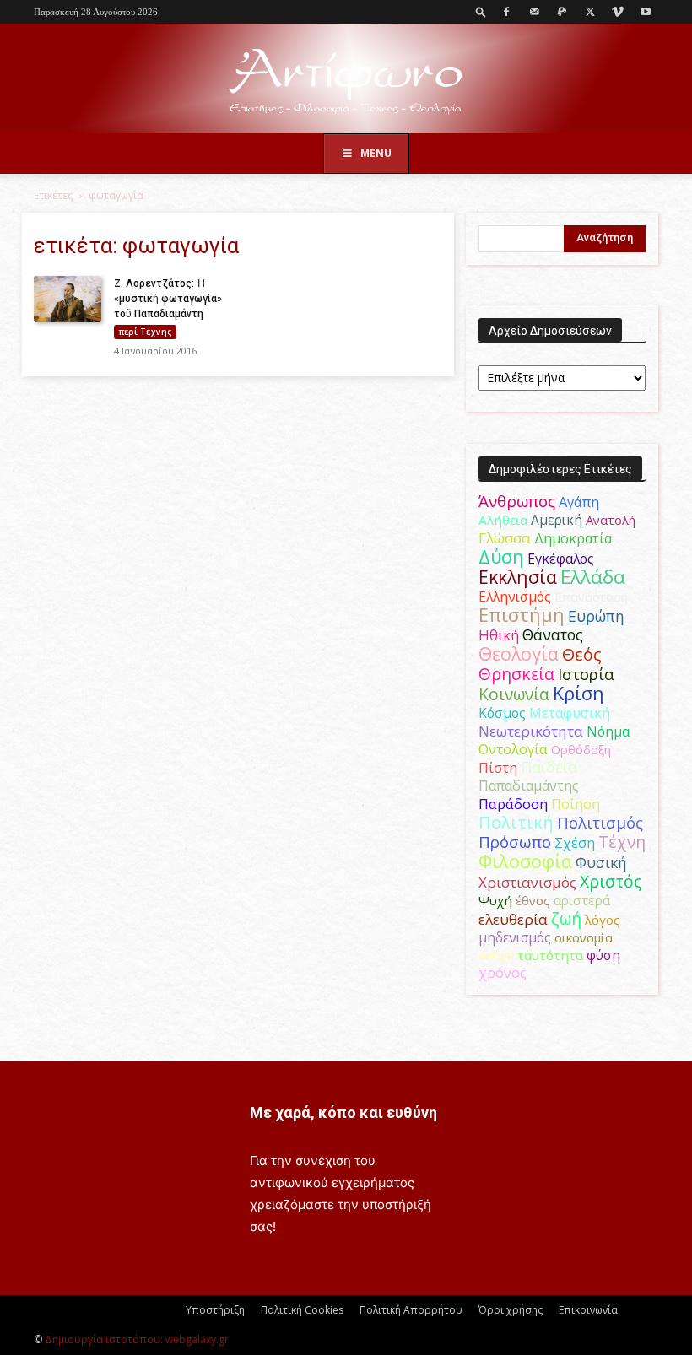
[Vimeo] (617, 12)
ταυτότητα (550, 955)
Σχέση (574, 843)
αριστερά (582, 900)
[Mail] (534, 12)
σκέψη (496, 955)
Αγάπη (579, 502)
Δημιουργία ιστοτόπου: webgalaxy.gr (137, 1339)
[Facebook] (506, 12)
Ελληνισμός (514, 596)
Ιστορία (586, 673)
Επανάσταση (591, 596)
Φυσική (601, 862)
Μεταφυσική (569, 713)
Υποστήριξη (215, 1310)
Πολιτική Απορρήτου (411, 1310)
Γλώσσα (504, 538)
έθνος (533, 900)
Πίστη (497, 767)
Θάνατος (552, 634)
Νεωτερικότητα (530, 731)
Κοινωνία (513, 694)
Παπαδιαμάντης (528, 785)
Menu (376, 153)
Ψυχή (495, 900)
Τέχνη (622, 841)
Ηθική (498, 635)
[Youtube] (645, 12)
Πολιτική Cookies (302, 1310)
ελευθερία (513, 919)
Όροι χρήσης (510, 1310)
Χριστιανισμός (527, 882)
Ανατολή (610, 519)
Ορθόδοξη (581, 749)
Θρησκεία (516, 673)
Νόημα (608, 731)
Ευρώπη (596, 616)
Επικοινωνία (588, 1310)
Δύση (501, 556)
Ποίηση (575, 804)
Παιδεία (549, 767)
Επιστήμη (521, 614)
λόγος (602, 919)
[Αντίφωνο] (346, 79)
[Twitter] (590, 12)
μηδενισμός (514, 938)
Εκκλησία (517, 576)
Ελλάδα (592, 577)
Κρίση (578, 693)
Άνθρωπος (516, 501)
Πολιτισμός (600, 823)
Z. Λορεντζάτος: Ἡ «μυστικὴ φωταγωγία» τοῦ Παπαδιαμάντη (168, 299)
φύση (603, 955)
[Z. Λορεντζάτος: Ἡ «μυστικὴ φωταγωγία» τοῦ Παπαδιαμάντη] (67, 299)
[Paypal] (562, 12)
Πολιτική (516, 822)
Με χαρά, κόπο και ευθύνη (343, 1112)
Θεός (582, 654)
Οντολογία (513, 749)
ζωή (566, 918)
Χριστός (610, 881)
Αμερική (556, 519)
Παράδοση (513, 803)
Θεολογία (518, 653)
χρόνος (502, 973)
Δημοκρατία (573, 538)
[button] (481, 11)
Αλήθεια (502, 519)
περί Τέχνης (145, 331)
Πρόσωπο (514, 842)
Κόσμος (502, 713)
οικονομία (583, 937)
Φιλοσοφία (525, 861)
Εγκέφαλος (560, 558)
